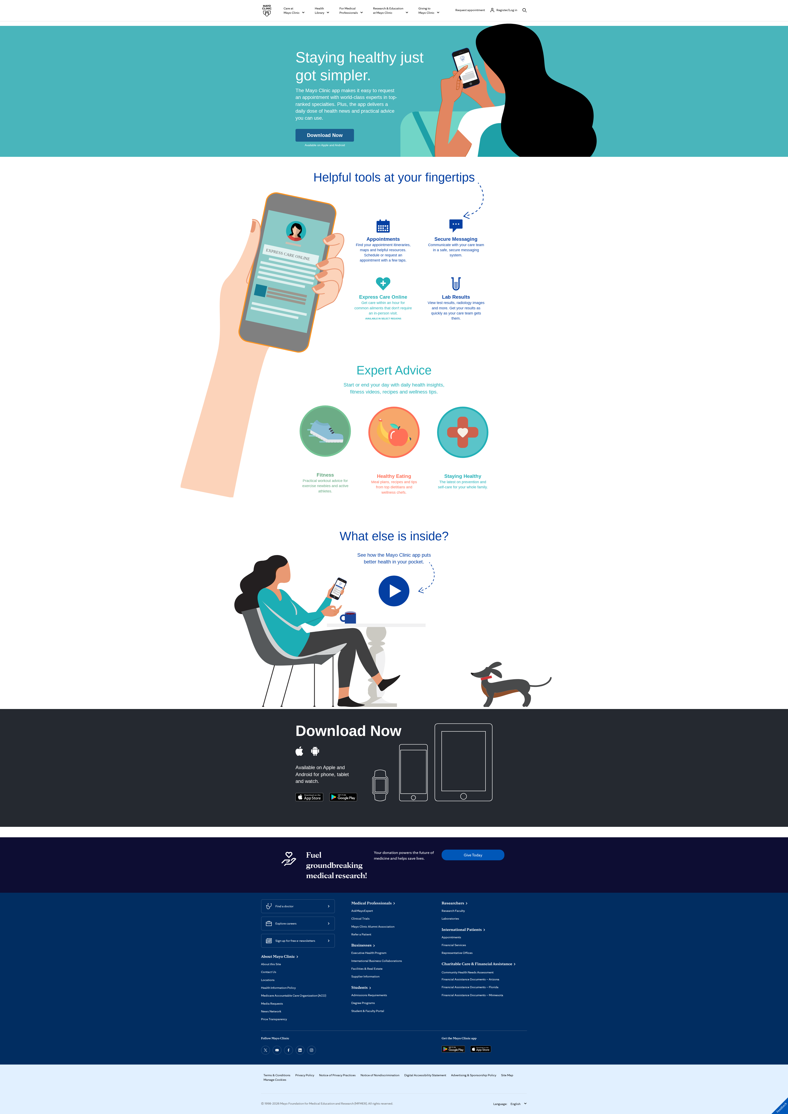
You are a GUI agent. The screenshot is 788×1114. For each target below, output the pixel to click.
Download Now (325, 135)
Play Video (394, 591)
